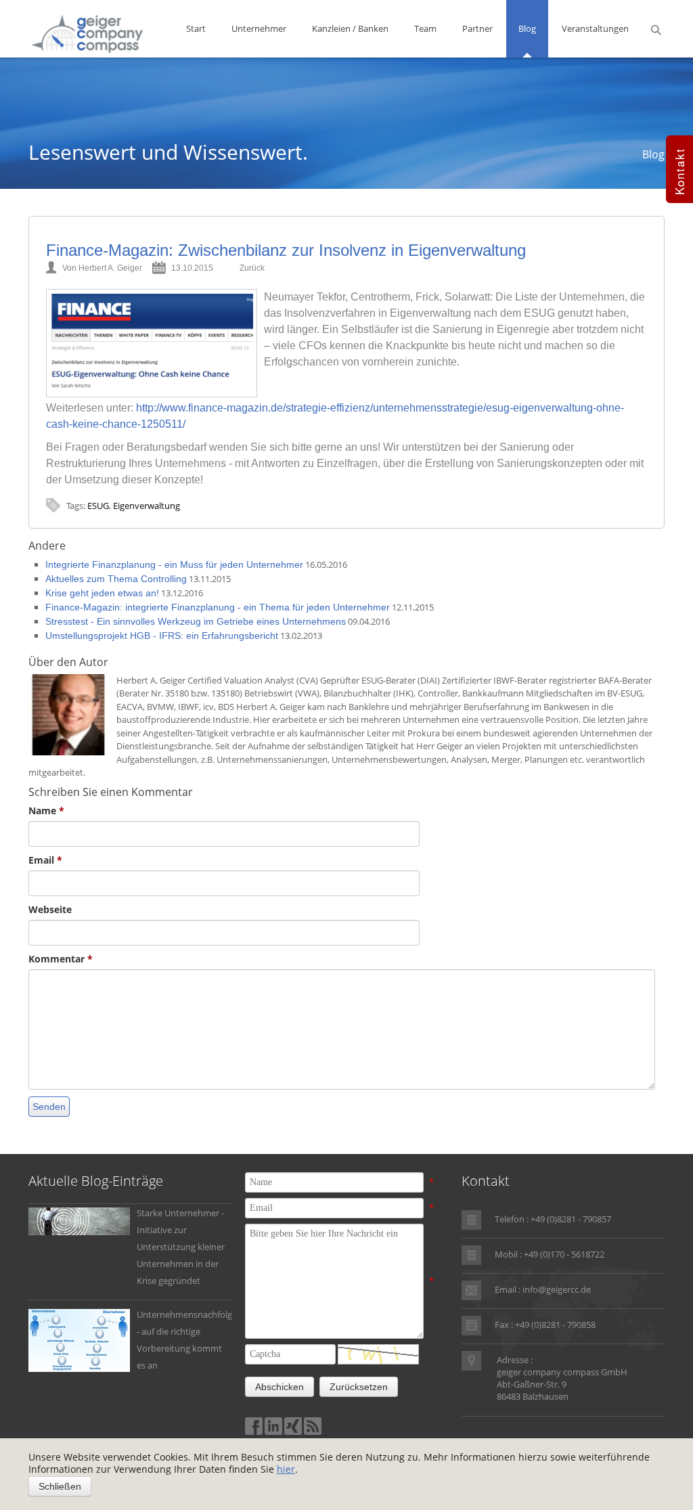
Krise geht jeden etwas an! (102, 592)
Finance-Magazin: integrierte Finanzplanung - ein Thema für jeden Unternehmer (217, 607)
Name (46, 810)
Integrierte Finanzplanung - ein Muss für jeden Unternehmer (174, 564)
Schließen (60, 1486)
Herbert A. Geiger (110, 268)
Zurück (252, 268)
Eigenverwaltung (146, 505)
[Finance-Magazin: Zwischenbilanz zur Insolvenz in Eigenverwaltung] (151, 343)
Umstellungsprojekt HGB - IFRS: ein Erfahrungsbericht (161, 635)
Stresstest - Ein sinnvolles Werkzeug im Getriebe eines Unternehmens (195, 621)
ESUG (98, 505)
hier (286, 1469)
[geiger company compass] (87, 32)
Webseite (50, 909)
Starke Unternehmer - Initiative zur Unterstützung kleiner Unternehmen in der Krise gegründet (181, 1247)
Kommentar (60, 958)
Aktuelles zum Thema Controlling (116, 578)
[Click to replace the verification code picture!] (378, 1354)
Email (45, 859)
